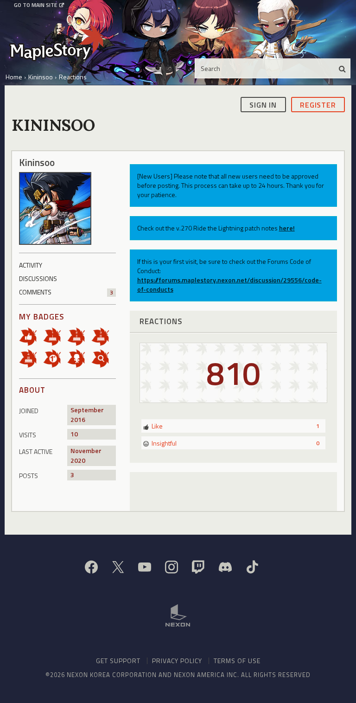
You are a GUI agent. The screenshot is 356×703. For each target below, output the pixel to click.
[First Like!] (31, 336)
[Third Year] (103, 336)
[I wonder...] (103, 358)
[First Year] (55, 336)
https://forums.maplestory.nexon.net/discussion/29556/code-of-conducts (229, 284)
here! (287, 228)
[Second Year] (79, 336)
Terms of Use (237, 660)
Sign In (263, 104)
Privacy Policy (177, 660)
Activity (30, 265)
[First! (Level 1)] (55, 358)
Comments (66, 292)
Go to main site (35, 5)
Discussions (38, 278)
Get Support (118, 660)
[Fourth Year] (31, 358)
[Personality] (79, 358)
